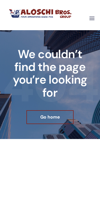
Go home (50, 117)
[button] (92, 18)
